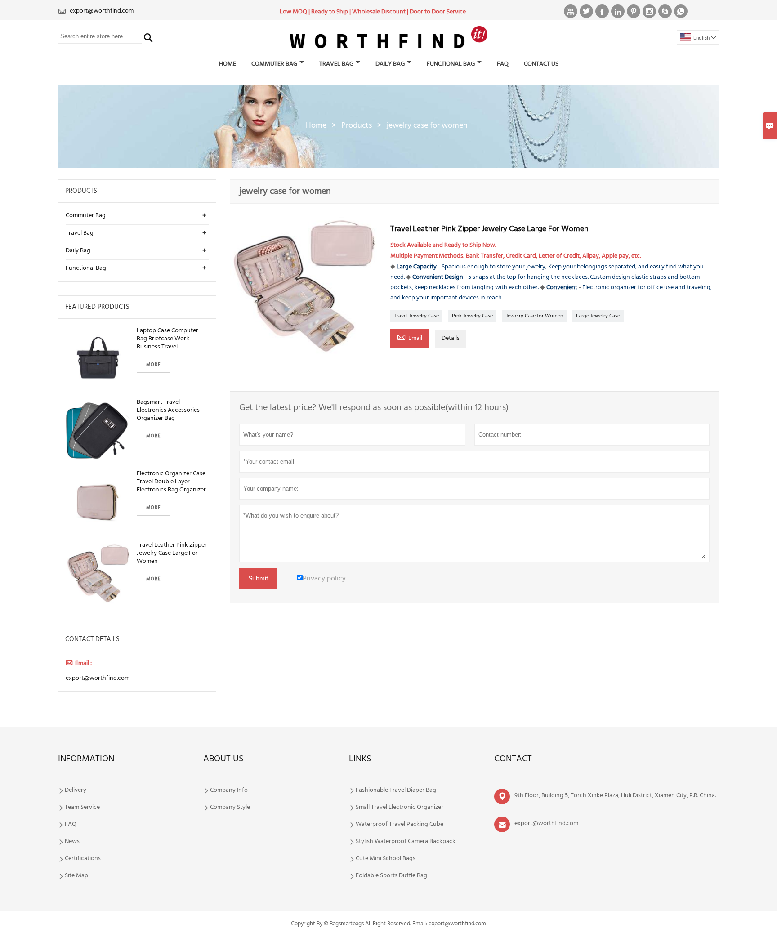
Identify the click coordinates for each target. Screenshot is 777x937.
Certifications (83, 858)
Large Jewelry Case (598, 316)
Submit (258, 578)
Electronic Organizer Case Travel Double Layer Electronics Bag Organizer (171, 482)
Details (451, 338)
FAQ (503, 64)
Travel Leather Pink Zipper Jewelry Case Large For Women (172, 553)
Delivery (75, 790)
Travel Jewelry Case (416, 316)
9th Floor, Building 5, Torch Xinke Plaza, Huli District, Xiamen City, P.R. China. (615, 795)
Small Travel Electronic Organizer (399, 807)
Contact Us (541, 64)
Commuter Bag (274, 64)
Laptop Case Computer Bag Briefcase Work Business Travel (167, 339)
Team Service (82, 807)
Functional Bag (451, 64)
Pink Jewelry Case (472, 316)
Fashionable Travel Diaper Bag (396, 790)
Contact (513, 759)
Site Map (76, 875)
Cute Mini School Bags (385, 858)
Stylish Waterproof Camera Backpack (405, 841)
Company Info (229, 790)
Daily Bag (390, 64)
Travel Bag (336, 64)
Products (356, 125)
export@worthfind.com (102, 11)
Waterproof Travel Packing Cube (399, 824)
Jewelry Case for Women (534, 316)
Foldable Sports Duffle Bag (391, 875)
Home (227, 64)
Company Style (230, 807)
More (153, 365)
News (72, 841)
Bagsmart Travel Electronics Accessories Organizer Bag (168, 410)
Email (409, 338)
